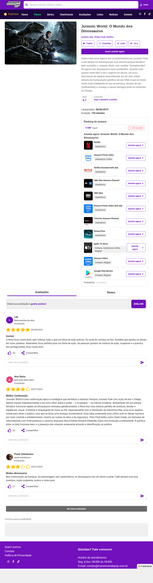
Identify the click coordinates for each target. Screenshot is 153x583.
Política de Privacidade (18, 555)
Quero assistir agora (114, 51)
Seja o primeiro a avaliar (105, 99)
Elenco (111, 292)
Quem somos (13, 547)
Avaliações (85, 14)
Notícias (113, 14)
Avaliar (138, 303)
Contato (128, 14)
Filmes (37, 14)
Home (25, 14)
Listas (100, 14)
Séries (50, 14)
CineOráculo (66, 14)
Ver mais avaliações (76, 509)
